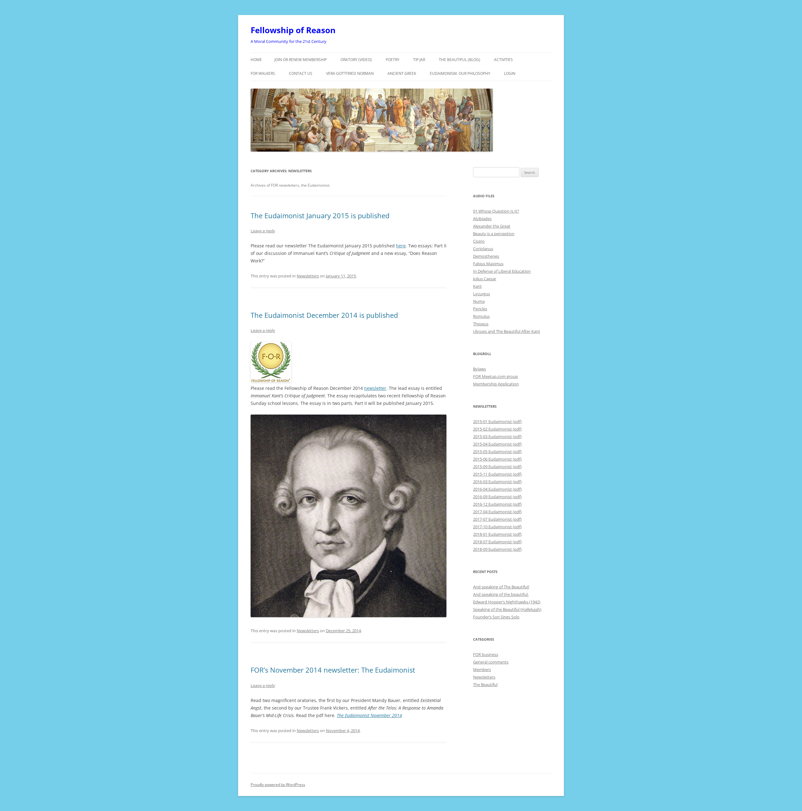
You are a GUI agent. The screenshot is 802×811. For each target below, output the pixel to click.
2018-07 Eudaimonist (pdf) (497, 542)
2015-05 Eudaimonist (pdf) (497, 451)
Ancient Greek (402, 73)
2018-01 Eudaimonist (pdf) (497, 534)
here (401, 246)
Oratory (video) (356, 59)
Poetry (392, 59)
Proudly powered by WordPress (278, 784)
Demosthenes (486, 256)
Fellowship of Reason (293, 30)
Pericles (480, 309)
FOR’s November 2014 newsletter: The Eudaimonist (333, 669)
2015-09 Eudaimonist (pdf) (497, 466)
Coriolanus (483, 248)
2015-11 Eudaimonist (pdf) (497, 474)
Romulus (481, 316)
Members (482, 669)
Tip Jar (419, 59)
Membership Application (496, 384)
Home (256, 59)
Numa (479, 301)
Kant (477, 286)
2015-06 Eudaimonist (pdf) (497, 459)
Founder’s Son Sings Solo (496, 617)
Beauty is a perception (493, 233)
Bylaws (479, 369)
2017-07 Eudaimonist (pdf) (497, 519)
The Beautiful (485, 684)
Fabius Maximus (488, 263)
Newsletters (308, 276)
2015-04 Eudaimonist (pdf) (497, 444)
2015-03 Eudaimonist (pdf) (497, 436)
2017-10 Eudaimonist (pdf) (497, 526)
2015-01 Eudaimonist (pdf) (497, 421)
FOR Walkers (263, 73)
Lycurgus (481, 294)
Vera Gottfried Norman (350, 73)
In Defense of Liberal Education (502, 271)
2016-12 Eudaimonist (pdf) (497, 504)
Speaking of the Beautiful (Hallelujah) (507, 609)
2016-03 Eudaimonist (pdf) (497, 481)
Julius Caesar (484, 279)
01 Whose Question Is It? (496, 211)
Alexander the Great (491, 226)
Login (509, 73)
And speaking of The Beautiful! (501, 587)
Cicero (479, 241)
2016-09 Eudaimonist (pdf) (497, 496)
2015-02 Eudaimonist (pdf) (497, 429)
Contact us (300, 73)
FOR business (485, 654)
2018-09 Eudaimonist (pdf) (497, 549)
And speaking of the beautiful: (501, 594)
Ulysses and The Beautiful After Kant (506, 331)
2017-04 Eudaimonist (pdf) (497, 511)
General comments (490, 662)
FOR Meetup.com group (495, 376)
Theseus (480, 324)
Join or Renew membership (300, 59)
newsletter (375, 388)
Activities (503, 59)
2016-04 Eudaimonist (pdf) (497, 489)
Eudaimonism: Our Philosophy (460, 73)
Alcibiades (482, 218)
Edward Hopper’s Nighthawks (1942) (506, 602)
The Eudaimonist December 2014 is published (324, 315)
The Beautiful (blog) (459, 59)
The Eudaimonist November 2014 (369, 715)
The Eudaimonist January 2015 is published (320, 215)
